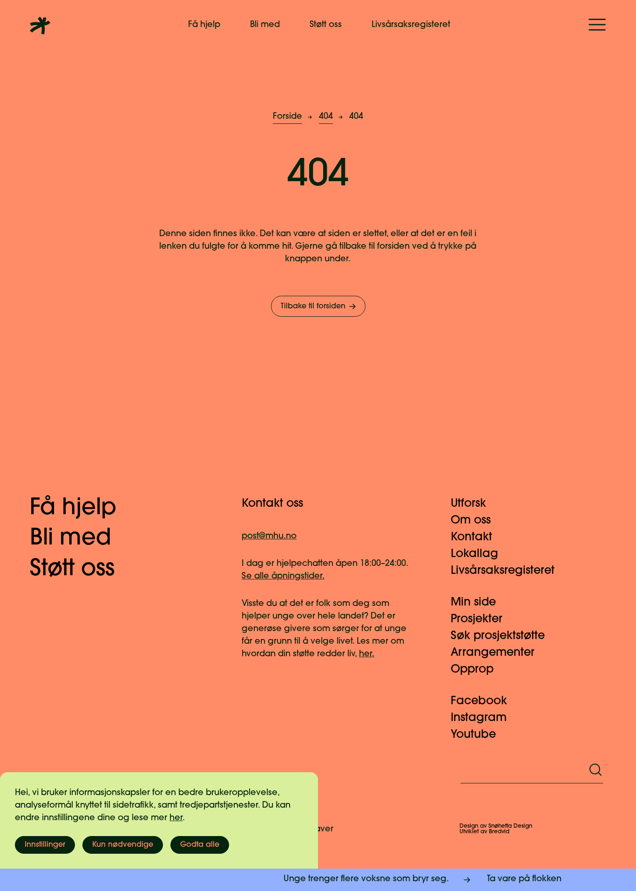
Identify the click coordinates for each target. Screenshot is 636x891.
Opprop (472, 669)
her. (366, 654)
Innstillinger (45, 845)
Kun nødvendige (122, 845)
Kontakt (471, 537)
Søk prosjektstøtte (498, 636)
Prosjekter (476, 619)
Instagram (479, 718)
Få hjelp (204, 25)
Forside (287, 117)
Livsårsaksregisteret (411, 25)
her (176, 818)
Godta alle (199, 845)
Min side (473, 602)
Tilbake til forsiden (313, 306)
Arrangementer (493, 653)
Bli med (265, 25)
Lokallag (474, 554)
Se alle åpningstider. (283, 576)
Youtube (473, 735)
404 (326, 117)
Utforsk (468, 504)
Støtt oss (326, 25)
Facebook (479, 701)
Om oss (471, 520)
